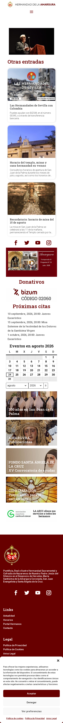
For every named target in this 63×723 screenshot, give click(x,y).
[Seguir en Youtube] (38, 243)
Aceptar (31, 693)
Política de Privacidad (35, 718)
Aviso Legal (51, 718)
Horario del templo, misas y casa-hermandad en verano (28, 164)
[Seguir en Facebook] (16, 243)
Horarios (8, 620)
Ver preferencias (32, 711)
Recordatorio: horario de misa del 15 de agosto (32, 221)
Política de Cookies (13, 649)
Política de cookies (14, 718)
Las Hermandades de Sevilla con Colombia (31, 107)
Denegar (32, 702)
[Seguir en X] (27, 243)
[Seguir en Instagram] (49, 243)
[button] (58, 660)
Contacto (8, 628)
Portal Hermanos (12, 624)
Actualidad (9, 615)
